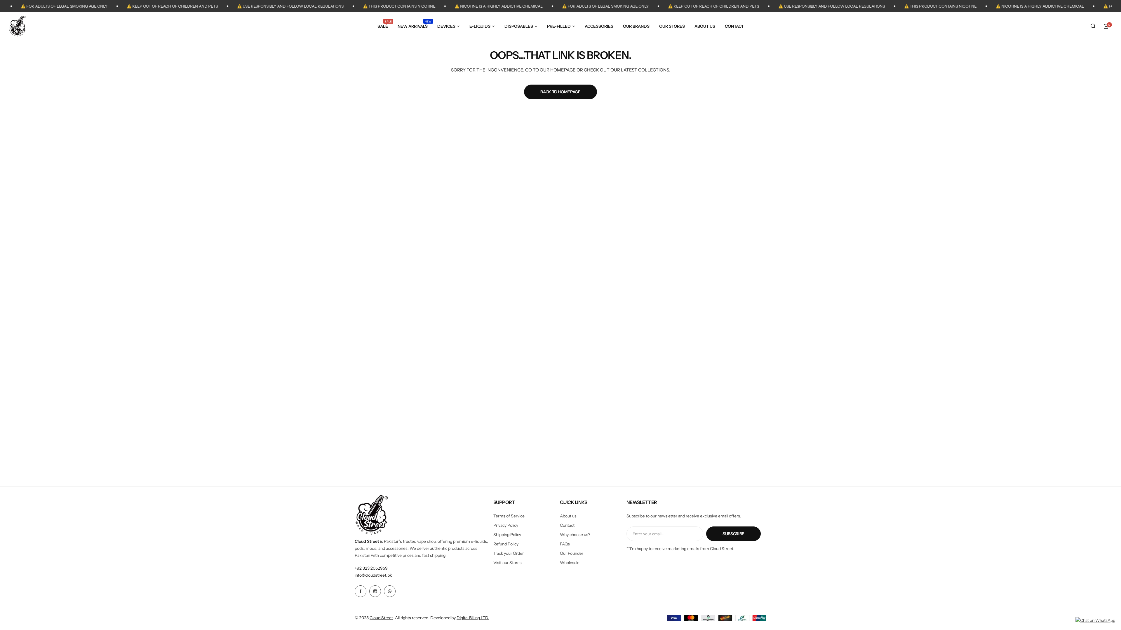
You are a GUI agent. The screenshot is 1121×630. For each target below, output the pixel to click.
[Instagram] (375, 591)
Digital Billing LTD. (473, 617)
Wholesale (569, 562)
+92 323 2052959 (371, 568)
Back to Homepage (560, 91)
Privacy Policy (505, 525)
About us (568, 516)
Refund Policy (505, 544)
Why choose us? (575, 534)
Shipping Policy (507, 534)
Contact (567, 525)
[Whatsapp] (390, 591)
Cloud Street (381, 617)
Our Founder (571, 553)
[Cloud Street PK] (17, 26)
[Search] (1093, 26)
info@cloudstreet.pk (373, 575)
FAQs (565, 544)
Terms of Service (509, 516)
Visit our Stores (507, 562)
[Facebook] (360, 591)
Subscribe (733, 533)
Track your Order (508, 553)
